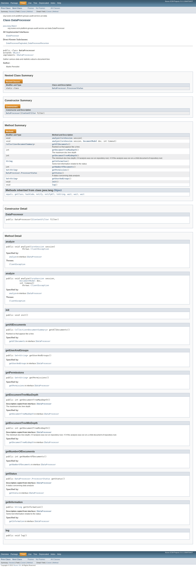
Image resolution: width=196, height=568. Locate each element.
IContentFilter (28, 113)
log (53, 185)
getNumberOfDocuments (63, 167)
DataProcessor (13, 113)
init (54, 182)
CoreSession (66, 138)
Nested (11, 11)
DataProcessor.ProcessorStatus (67, 88)
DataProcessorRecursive (38, 43)
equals (9, 194)
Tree (35, 3)
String (9, 161)
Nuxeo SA (17, 565)
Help (59, 3)
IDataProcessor (12, 36)
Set (7, 170)
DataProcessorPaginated (16, 43)
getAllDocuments (60, 144)
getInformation (59, 161)
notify (39, 194)
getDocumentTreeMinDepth (64, 156)
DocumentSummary (26, 144)
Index (53, 3)
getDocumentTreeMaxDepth (64, 150)
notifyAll (49, 194)
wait (69, 194)
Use (30, 3)
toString (61, 194)
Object (16, 53)
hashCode (29, 194)
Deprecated (44, 3)
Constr (23, 11)
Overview (5, 3)
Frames (31, 8)
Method (30, 11)
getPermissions (59, 170)
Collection (11, 144)
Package (14, 3)
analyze (56, 138)
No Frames (40, 8)
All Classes (55, 8)
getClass (19, 194)
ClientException (40, 249)
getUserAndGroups (60, 179)
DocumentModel (90, 141)
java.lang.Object (10, 26)
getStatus (57, 173)
